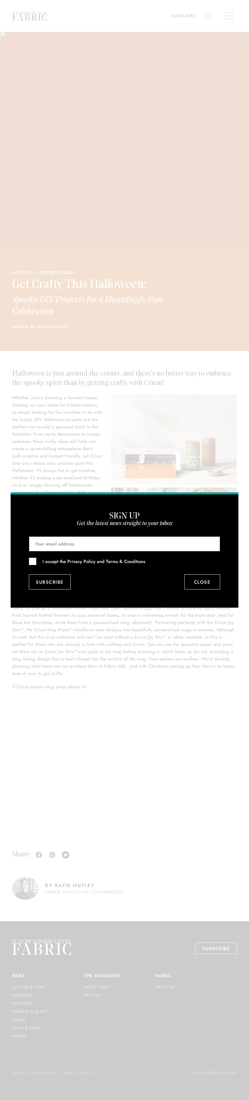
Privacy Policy (81, 561)
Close (202, 582)
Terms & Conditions (125, 561)
